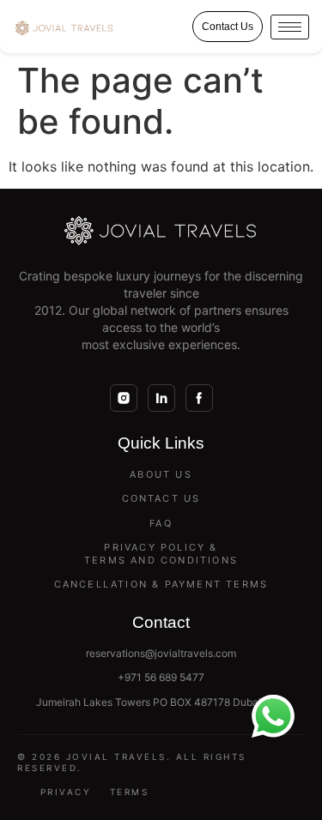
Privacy (66, 792)
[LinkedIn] (161, 398)
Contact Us (227, 27)
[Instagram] (123, 398)
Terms (129, 792)
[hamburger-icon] (289, 27)
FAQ (161, 523)
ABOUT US (161, 474)
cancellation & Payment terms (161, 584)
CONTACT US (161, 498)
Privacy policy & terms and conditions (161, 553)
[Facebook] (199, 398)
